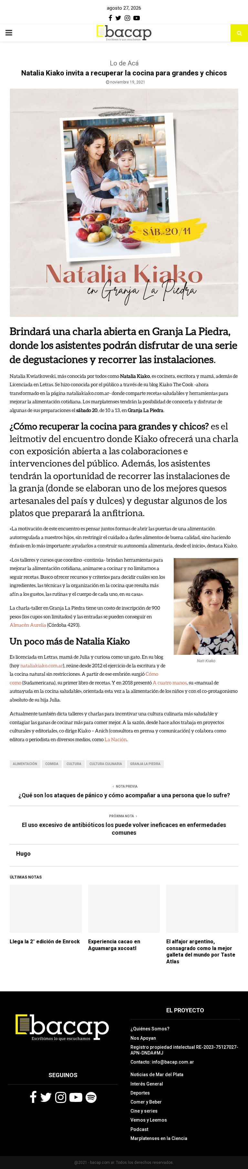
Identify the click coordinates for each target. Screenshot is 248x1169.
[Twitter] (46, 1097)
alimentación (25, 764)
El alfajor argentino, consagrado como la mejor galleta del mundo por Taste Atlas (200, 951)
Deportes (140, 1092)
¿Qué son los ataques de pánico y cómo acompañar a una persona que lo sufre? (124, 795)
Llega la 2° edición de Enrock (45, 941)
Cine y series (144, 1111)
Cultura (74, 764)
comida (51, 764)
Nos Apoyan (143, 1038)
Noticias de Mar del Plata (156, 1074)
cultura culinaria (105, 764)
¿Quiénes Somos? (150, 1028)
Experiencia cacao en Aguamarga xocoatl (114, 944)
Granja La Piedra (145, 764)
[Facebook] (33, 1097)
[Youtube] (75, 1097)
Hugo (23, 853)
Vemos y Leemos (148, 1120)
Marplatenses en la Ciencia (158, 1138)
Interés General (146, 1083)
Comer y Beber (146, 1102)
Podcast (139, 1129)
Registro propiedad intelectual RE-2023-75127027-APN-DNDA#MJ (184, 1050)
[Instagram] (60, 1097)
